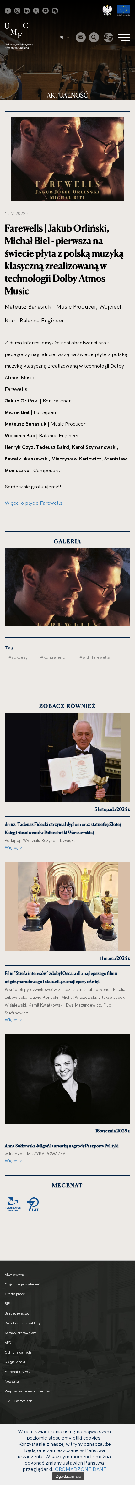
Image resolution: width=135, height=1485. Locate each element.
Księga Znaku (15, 1362)
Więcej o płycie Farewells (33, 503)
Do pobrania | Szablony (22, 1323)
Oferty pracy (15, 1294)
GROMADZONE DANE (80, 1469)
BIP (7, 1303)
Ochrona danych (18, 1352)
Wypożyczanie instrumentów (27, 1391)
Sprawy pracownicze (20, 1333)
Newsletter (13, 1381)
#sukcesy (18, 657)
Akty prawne (14, 1274)
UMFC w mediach (18, 1401)
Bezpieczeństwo (17, 1313)
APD (8, 1342)
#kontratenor (53, 657)
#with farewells (94, 657)
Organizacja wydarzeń (22, 1284)
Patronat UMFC (17, 1372)
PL (62, 37)
